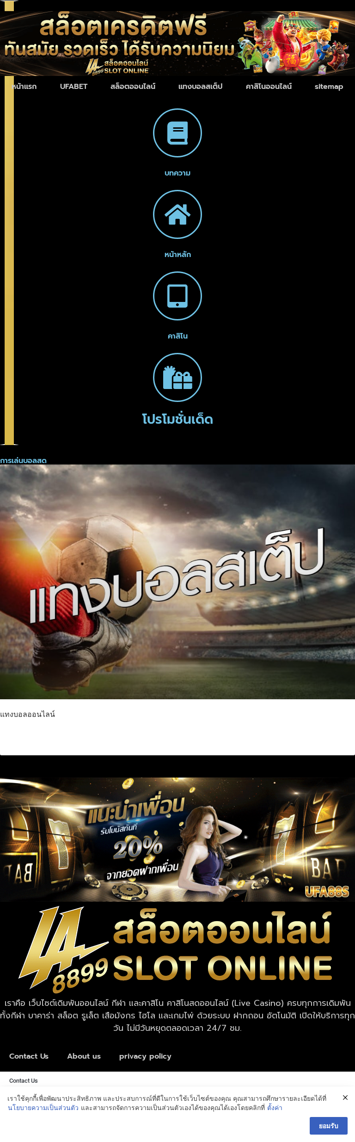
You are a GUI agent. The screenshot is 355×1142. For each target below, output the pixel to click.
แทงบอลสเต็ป (200, 86)
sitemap (329, 86)
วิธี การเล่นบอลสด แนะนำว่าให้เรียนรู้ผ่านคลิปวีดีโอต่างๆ (129, 735)
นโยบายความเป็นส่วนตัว (43, 1107)
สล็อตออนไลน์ (132, 86)
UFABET (73, 86)
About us (84, 1056)
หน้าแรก (24, 86)
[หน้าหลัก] (177, 214)
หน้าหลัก (178, 254)
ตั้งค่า (274, 1107)
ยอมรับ (328, 1125)
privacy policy (145, 1056)
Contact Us (29, 1056)
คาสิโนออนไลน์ (269, 86)
